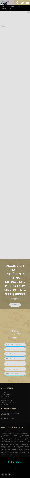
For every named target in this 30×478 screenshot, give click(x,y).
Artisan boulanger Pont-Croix (15, 436)
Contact (4, 398)
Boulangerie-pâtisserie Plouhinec (10, 454)
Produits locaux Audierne (15, 449)
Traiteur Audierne (24, 433)
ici (20, 239)
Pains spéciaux (10, 354)
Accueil (3, 392)
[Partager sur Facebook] (2, 474)
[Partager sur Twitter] (6, 474)
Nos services (5, 396)
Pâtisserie (9, 349)
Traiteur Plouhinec (14, 438)
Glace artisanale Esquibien (9, 432)
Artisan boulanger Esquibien (9, 444)
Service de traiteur (12, 369)
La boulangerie (5, 394)
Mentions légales (6, 400)
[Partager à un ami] (9, 474)
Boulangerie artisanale (13, 344)
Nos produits (15, 305)
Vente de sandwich (12, 373)
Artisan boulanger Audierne (18, 452)
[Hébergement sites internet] (15, 465)
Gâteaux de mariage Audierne (9, 441)
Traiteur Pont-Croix (13, 433)
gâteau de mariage (8, 123)
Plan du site (4, 405)
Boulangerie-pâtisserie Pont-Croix (18, 443)
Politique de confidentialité (10, 402)
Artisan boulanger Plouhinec (21, 446)
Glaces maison (10, 358)
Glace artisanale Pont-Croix (10, 435)
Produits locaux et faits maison (13, 363)
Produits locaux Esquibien (21, 440)
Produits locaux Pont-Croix (9, 447)
